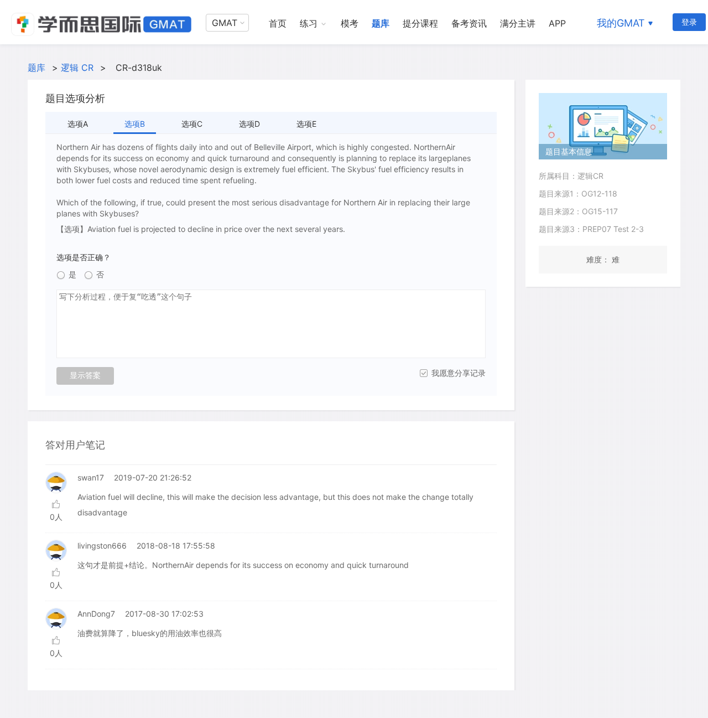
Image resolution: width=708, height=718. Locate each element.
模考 (349, 23)
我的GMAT (621, 23)
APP (557, 23)
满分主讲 (517, 23)
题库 (380, 23)
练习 (308, 23)
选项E (306, 123)
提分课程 (420, 23)
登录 (689, 22)
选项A (77, 123)
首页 (278, 23)
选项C (191, 123)
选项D (249, 123)
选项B (134, 123)
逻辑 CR (77, 67)
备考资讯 (469, 23)
